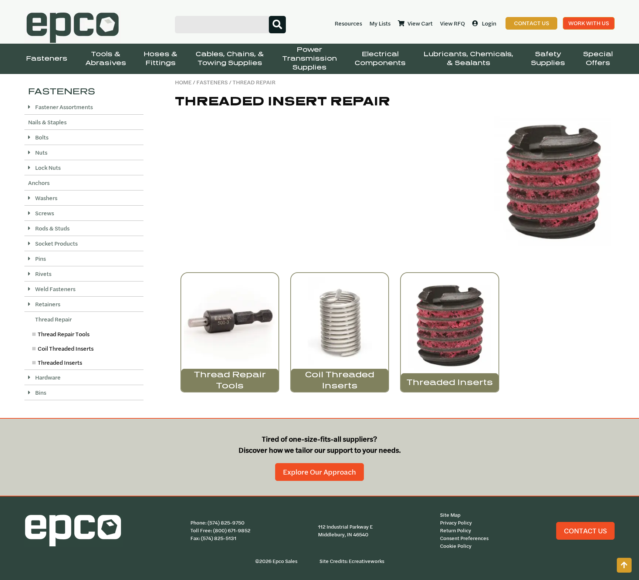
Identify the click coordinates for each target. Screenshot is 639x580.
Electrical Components (380, 59)
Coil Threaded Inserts (66, 348)
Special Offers (598, 59)
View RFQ (452, 23)
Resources (348, 23)
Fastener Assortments (63, 107)
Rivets (42, 274)
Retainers (47, 304)
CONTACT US (585, 530)
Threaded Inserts (60, 362)
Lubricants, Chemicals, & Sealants (468, 59)
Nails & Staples (47, 122)
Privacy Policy (456, 522)
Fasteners (46, 58)
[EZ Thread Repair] (553, 181)
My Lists (379, 23)
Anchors (39, 183)
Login (489, 23)
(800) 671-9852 (231, 530)
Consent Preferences (464, 538)
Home (183, 82)
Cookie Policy (455, 546)
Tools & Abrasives (105, 59)
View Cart (420, 23)
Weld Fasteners (54, 289)
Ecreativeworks (366, 561)
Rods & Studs (52, 228)
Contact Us (531, 23)
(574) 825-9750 (225, 522)
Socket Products (56, 243)
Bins (40, 392)
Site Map (450, 515)
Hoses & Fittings (161, 59)
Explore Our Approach (319, 471)
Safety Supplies (548, 59)
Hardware (47, 377)
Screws (44, 213)
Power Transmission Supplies (309, 58)
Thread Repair (53, 319)
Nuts (40, 152)
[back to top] (624, 565)
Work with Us (588, 23)
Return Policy (455, 530)
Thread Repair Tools (63, 334)
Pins (40, 258)
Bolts (41, 137)
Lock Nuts (47, 167)
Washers (45, 198)
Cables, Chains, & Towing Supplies (230, 59)
